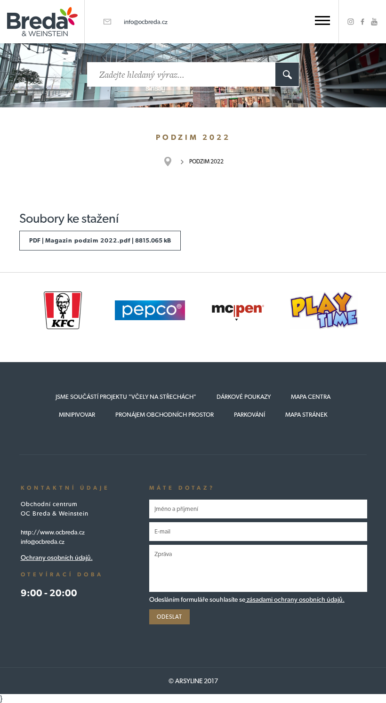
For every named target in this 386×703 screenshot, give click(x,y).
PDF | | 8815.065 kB (100, 240)
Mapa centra (310, 396)
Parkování (249, 414)
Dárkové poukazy (244, 396)
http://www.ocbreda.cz (53, 532)
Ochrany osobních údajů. (57, 557)
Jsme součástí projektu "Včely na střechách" (126, 396)
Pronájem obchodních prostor (164, 414)
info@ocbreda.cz (146, 21)
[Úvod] (172, 161)
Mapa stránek (306, 414)
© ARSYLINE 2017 (193, 681)
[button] (322, 20)
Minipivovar (77, 414)
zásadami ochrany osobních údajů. (295, 599)
